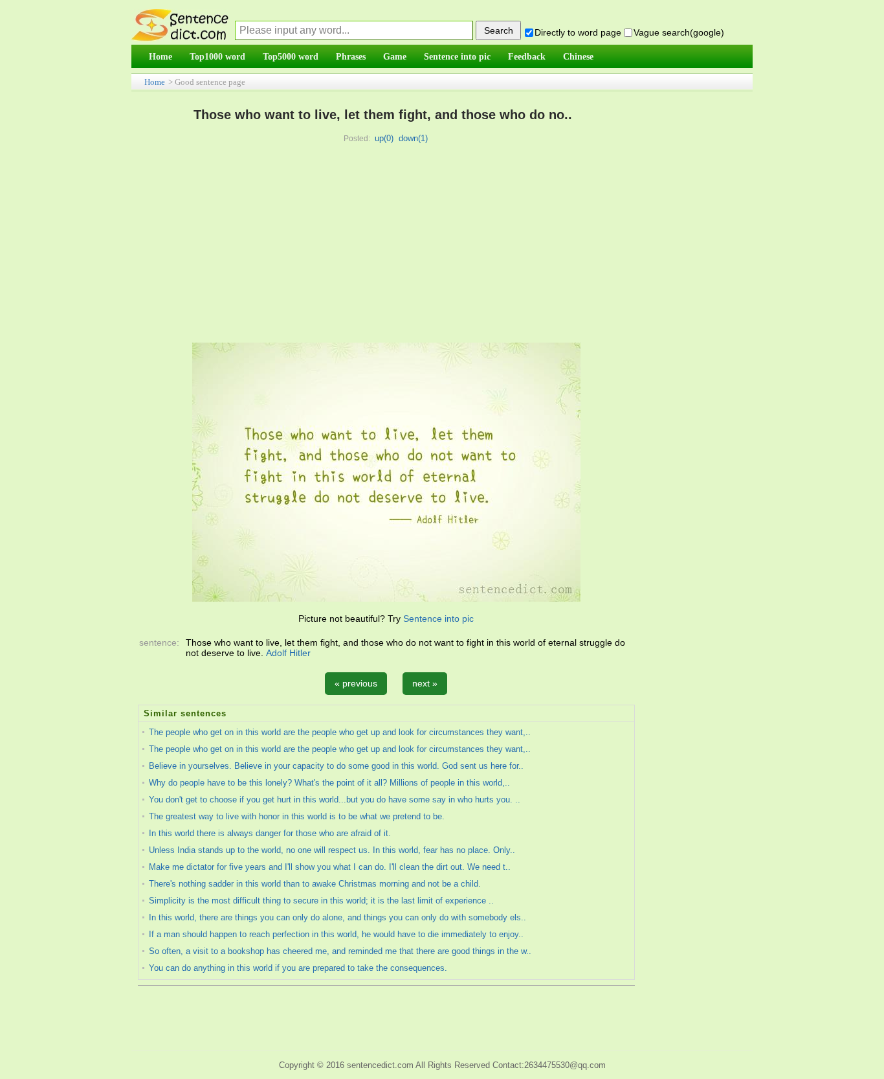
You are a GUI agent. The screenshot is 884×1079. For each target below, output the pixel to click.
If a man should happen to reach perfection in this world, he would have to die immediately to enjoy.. (336, 934)
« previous (356, 683)
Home (154, 82)
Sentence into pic (438, 618)
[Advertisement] (383, 245)
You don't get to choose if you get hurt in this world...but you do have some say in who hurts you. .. (334, 799)
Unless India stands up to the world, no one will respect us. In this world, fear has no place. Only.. (332, 850)
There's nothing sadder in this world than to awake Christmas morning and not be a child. (315, 884)
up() (384, 138)
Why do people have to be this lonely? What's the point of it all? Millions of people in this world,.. (329, 783)
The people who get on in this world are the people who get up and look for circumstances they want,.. (340, 732)
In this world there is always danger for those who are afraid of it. (270, 833)
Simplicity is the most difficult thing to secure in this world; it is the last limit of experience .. (321, 900)
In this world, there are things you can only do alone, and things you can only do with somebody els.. (337, 917)
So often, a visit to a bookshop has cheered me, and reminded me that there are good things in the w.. (340, 951)
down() (413, 138)
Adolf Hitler (288, 653)
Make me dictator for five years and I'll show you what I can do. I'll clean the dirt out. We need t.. (330, 867)
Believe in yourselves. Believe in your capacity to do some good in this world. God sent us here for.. (336, 766)
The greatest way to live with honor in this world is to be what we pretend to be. (297, 816)
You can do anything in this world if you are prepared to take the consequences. (298, 968)
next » (424, 683)
